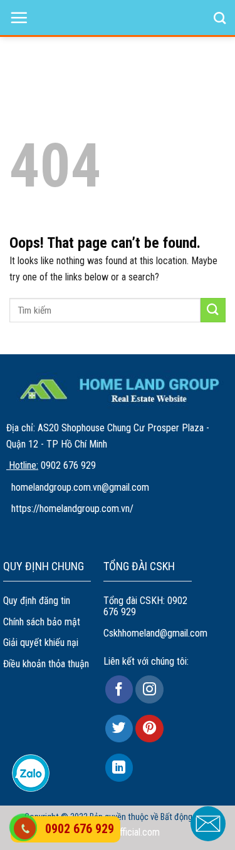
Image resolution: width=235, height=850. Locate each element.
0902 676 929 (79, 828)
